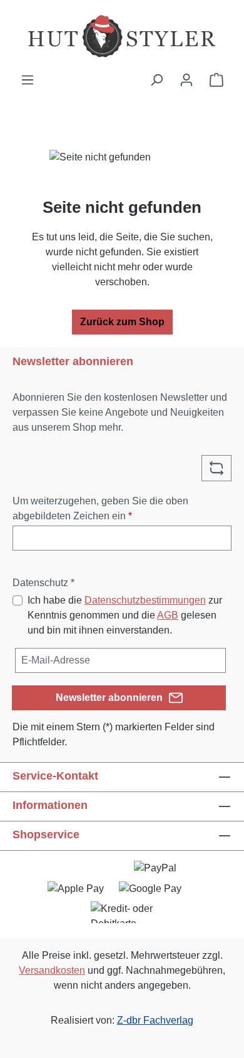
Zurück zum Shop (122, 321)
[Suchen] (156, 79)
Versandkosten (52, 970)
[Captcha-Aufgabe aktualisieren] (216, 468)
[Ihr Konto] (186, 79)
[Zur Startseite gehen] (122, 36)
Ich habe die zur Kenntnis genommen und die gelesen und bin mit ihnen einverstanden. (125, 615)
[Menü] (28, 79)
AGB (167, 615)
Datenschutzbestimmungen (145, 600)
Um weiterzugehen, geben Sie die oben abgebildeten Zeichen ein (100, 508)
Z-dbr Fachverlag (155, 1020)
